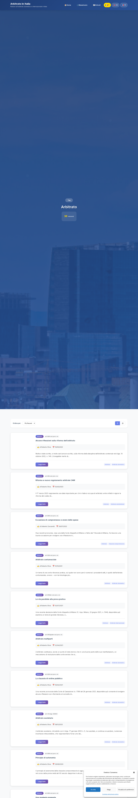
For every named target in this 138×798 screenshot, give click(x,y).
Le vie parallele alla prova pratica (50, 599)
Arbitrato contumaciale (46, 560)
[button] (134, 772)
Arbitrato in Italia (20, 3)
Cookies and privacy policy (110, 794)
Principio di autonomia (46, 758)
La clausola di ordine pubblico (49, 678)
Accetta (93, 789)
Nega (109, 789)
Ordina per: (17, 423)
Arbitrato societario (44, 718)
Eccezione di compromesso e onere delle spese (57, 520)
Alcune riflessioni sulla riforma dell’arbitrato (55, 441)
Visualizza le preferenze (126, 789)
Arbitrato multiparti (44, 639)
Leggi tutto (42, 464)
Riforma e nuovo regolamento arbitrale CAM (55, 480)
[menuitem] (68, 5)
